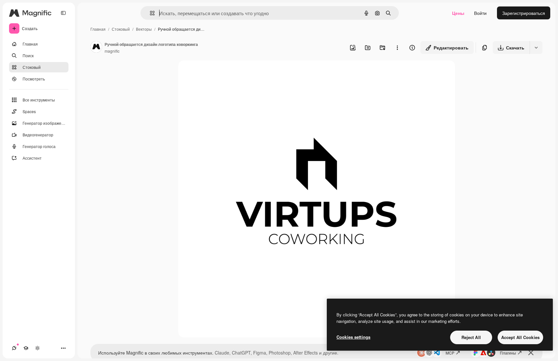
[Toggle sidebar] (63, 13)
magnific (112, 51)
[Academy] (26, 348)
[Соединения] (14, 348)
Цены (458, 13)
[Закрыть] (531, 352)
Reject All (471, 337)
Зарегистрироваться (523, 13)
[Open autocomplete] (150, 13)
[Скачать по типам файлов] (536, 47)
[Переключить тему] (37, 348)
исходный (221, 72)
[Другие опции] (397, 47)
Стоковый (121, 29)
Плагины (508, 353)
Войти (480, 13)
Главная (98, 29)
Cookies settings (353, 337)
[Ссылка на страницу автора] (96, 47)
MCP (450, 353)
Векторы (144, 29)
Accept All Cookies (520, 337)
